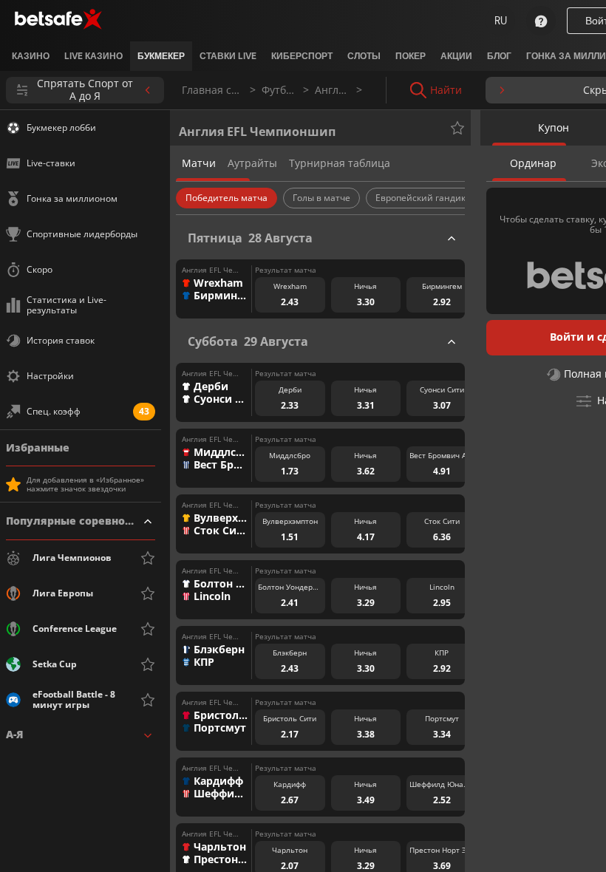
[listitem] (30, 56)
